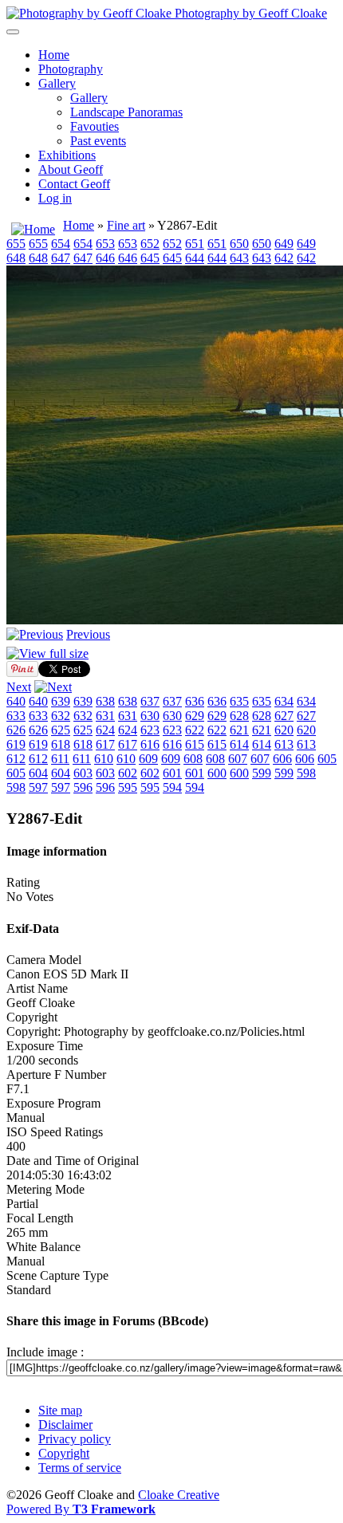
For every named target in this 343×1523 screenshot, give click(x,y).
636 (194, 701)
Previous (88, 634)
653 (105, 243)
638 (105, 701)
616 (150, 744)
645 (150, 258)
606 (282, 758)
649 (284, 243)
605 (327, 758)
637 (150, 701)
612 (16, 758)
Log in (55, 198)
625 (60, 730)
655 (16, 243)
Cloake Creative (178, 1494)
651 (194, 243)
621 (239, 730)
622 (194, 730)
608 (193, 758)
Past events (98, 141)
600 (217, 773)
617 (105, 744)
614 (239, 744)
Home (53, 54)
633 (16, 715)
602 (127, 773)
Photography (70, 69)
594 (172, 787)
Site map (60, 1410)
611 (60, 758)
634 (284, 701)
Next (18, 687)
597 (38, 787)
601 (172, 773)
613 (284, 744)
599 (261, 773)
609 (148, 758)
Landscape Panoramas (126, 112)
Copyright (63, 1453)
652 (150, 243)
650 (239, 243)
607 (237, 758)
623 (150, 730)
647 (60, 258)
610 (103, 758)
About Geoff (70, 169)
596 (83, 787)
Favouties (94, 126)
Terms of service (79, 1467)
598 (306, 773)
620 (284, 730)
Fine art (126, 225)
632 (60, 715)
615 (194, 744)
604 (38, 773)
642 (284, 258)
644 (194, 258)
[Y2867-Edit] (47, 653)
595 (127, 787)
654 (60, 243)
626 (16, 730)
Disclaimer (65, 1424)
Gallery (57, 83)
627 (284, 715)
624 (105, 730)
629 (194, 715)
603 (83, 773)
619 (16, 744)
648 (16, 258)
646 (105, 258)
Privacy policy (74, 1439)
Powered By (81, 1509)
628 (239, 715)
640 (16, 701)
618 (60, 744)
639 (60, 701)
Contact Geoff (74, 184)
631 (105, 715)
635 (239, 701)
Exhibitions (67, 155)
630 (150, 715)
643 (239, 258)
